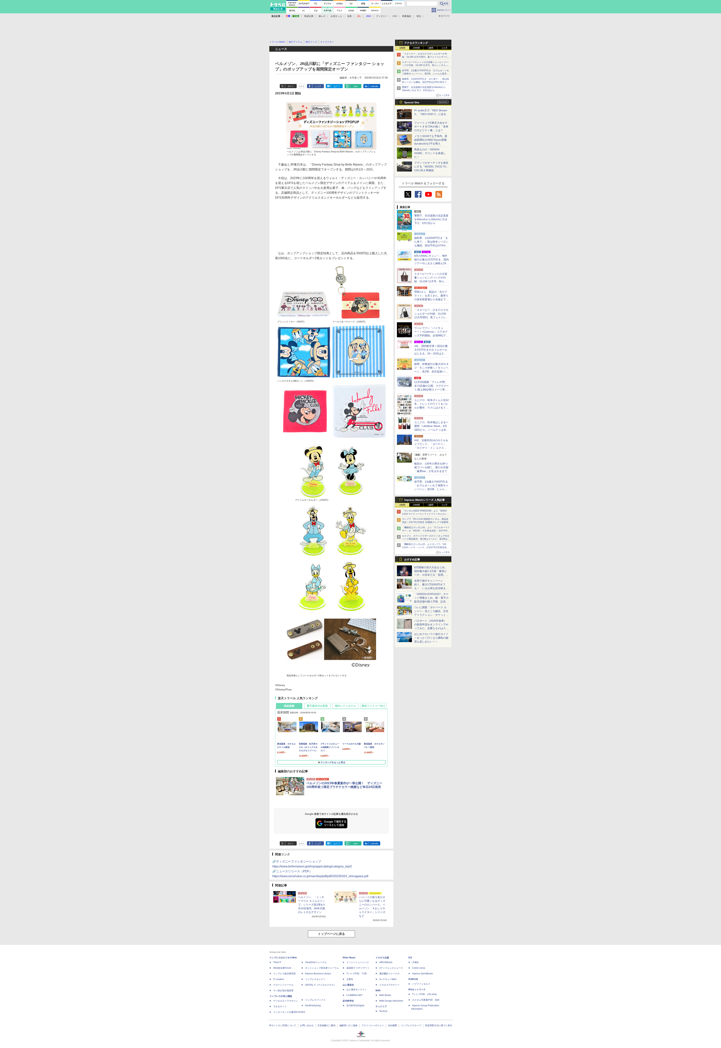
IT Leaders (278, 979)
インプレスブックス (315, 1000)
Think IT (277, 962)
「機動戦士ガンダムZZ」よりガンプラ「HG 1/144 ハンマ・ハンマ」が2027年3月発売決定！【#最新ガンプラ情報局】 (424, 547)
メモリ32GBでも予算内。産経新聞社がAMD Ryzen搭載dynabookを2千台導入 (430, 140)
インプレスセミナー (315, 979)
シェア (318, 86)
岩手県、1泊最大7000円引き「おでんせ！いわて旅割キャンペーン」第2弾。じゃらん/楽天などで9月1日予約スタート (425, 73)
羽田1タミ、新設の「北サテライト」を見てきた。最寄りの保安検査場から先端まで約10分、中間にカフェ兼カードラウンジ (431, 299)
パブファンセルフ (421, 984)
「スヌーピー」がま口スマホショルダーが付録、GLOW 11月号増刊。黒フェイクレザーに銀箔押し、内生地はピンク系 (426, 56)
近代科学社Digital (355, 1005)
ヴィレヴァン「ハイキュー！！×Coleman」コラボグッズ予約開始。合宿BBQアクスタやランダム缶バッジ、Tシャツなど (431, 335)
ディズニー (381, 16)
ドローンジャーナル (283, 985)
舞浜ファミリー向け (373, 705)
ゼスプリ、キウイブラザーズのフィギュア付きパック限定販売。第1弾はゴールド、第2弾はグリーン (426, 539)
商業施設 (406, 16)
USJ (395, 16)
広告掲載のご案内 (327, 1025)
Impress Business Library (318, 973)
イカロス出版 (382, 957)
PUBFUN (413, 979)
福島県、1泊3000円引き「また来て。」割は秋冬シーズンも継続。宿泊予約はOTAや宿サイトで (425, 82)
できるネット (280, 1006)
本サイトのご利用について (282, 1025)
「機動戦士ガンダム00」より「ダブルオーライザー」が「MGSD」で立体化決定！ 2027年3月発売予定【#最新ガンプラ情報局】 (426, 530)
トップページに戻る (331, 933)
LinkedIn (374, 86)
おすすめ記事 (412, 559)
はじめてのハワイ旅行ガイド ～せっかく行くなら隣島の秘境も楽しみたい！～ (431, 638)
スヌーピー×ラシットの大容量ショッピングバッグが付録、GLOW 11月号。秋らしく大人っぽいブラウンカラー (426, 65)
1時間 (402, 48)
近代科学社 (348, 1001)
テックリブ (381, 1006)
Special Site (411, 102)
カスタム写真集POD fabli (425, 1000)
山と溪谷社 (348, 985)
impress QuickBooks (422, 973)
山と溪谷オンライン (356, 989)
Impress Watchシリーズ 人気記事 (424, 499)
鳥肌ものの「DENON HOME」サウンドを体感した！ (430, 153)
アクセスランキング (416, 42)
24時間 (416, 48)
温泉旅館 (289, 705)
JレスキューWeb (387, 979)
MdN (378, 990)
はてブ (337, 86)
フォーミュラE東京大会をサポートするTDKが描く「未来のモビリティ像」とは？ (431, 126)
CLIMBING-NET (354, 995)
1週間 (430, 48)
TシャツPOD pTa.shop (424, 994)
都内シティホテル (345, 705)
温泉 (349, 16)
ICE (410, 957)
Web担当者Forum (282, 968)
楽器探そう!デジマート (358, 968)
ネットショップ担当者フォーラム (322, 968)
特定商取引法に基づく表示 (438, 1025)
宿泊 (418, 16)
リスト (302, 86)
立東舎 (349, 979)
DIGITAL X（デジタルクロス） (320, 985)
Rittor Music (349, 957)
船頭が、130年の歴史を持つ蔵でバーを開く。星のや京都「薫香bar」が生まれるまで (431, 467)
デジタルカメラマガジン (285, 1001)
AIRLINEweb (385, 962)
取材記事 (308, 16)
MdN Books (385, 995)
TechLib (383, 1011)
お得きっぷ (336, 16)
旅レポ (322, 16)
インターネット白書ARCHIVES (289, 1012)
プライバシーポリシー (372, 1025)
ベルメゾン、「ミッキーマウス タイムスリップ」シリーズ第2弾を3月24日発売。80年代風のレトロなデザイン (311, 905)
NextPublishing (313, 1005)
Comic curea (418, 968)
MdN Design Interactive (391, 1001)
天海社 (415, 962)
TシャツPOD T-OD (356, 973)
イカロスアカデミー (389, 985)
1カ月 (444, 48)
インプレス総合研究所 (284, 973)
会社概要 (392, 1025)
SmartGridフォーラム (316, 962)
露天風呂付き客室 (317, 705)
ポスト (291, 86)
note (355, 86)
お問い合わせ (307, 1025)
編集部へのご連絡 (348, 1025)
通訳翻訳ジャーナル (389, 973)
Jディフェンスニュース (391, 968)
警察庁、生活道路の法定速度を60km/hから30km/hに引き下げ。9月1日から (431, 219)
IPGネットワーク (417, 989)
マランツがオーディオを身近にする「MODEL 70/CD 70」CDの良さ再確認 (431, 166)
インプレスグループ (411, 1025)
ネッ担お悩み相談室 (283, 990)
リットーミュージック (357, 962)
